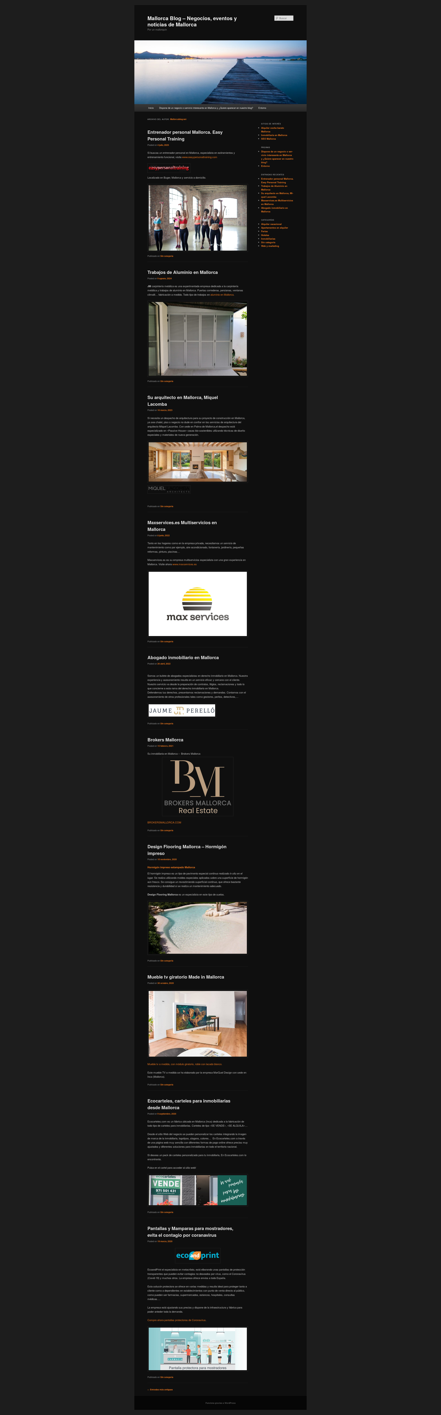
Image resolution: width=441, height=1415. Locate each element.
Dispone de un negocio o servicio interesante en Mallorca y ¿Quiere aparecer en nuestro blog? (206, 107)
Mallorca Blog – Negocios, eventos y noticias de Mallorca (192, 21)
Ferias (264, 231)
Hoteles (265, 235)
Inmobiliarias (268, 238)
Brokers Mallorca (165, 739)
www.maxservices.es (184, 564)
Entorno (262, 107)
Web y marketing (270, 246)
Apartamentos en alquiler (274, 227)
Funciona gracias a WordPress (221, 1402)
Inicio (151, 107)
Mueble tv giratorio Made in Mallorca (185, 977)
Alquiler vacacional (271, 224)
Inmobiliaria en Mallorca (274, 135)
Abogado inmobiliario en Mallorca (183, 657)
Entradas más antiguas (160, 1389)
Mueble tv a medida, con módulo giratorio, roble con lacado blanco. (184, 1064)
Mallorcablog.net (178, 119)
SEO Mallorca (268, 138)
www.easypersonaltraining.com (199, 157)
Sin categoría (166, 256)
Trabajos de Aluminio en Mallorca (182, 272)
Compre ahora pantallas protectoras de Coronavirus (176, 1320)
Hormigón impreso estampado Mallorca (171, 867)
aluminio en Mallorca (222, 294)
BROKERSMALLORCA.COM (164, 822)
